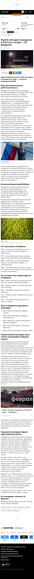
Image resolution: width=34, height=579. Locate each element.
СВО (7, 532)
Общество (21, 507)
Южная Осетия (22, 532)
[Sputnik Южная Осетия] (5, 12)
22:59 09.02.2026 (5, 48)
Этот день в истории (6, 507)
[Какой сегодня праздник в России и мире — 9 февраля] (17, 397)
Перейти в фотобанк (19, 242)
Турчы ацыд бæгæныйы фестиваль (27, 25)
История (9, 510)
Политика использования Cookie (9, 553)
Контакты (23, 547)
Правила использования (13, 547)
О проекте (3, 547)
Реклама (3, 549)
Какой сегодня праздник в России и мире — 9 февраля (17, 411)
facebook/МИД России (7, 163)
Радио (3, 532)
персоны (4, 510)
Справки (15, 507)
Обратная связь (5, 560)
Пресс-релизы (10, 549)
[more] (31, 415)
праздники (27, 507)
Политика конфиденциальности (9, 551)
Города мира (16, 510)
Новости (4, 24)
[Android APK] (5, 564)
